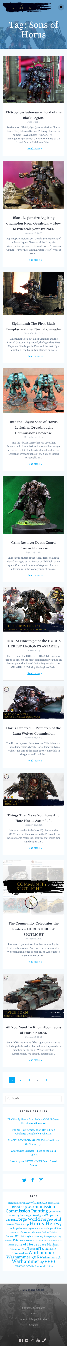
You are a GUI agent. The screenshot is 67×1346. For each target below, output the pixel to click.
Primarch (19, 1240)
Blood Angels (21, 1207)
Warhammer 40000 (33, 1261)
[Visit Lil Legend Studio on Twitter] (24, 1181)
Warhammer (41, 1253)
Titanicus (15, 1249)
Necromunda (27, 1232)
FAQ (33, 1313)
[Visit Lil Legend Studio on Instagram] (41, 1181)
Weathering (21, 1266)
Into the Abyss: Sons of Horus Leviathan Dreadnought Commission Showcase (34, 427)
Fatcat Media (53, 1293)
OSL (17, 1236)
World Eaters (46, 1266)
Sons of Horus (25, 1244)
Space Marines (48, 1244)
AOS (45, 1203)
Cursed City (14, 1215)
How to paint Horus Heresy (35, 1228)
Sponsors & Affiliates (33, 1308)
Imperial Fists (54, 1228)
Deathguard (39, 1215)
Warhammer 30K (22, 1257)
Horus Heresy (45, 1223)
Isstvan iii (14, 1232)
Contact (33, 1325)
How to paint (14, 1228)
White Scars (34, 1266)
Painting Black (28, 1236)
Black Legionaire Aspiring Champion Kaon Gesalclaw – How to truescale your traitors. (33, 223)
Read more (34, 148)
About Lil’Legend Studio (33, 1319)
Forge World (28, 1219)
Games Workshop (17, 1224)
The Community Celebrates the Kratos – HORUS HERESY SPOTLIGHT (34, 929)
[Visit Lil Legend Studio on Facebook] (32, 1181)
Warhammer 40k (50, 1257)
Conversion (55, 1211)
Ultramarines (20, 1253)
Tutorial (33, 1249)
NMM (38, 1232)
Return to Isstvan (34, 1240)
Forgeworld (50, 1219)
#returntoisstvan (17, 1202)
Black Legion (53, 1203)
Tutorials (47, 1248)
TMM (23, 1249)
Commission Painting (27, 1211)
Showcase (48, 1240)
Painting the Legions (44, 1236)
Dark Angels (26, 1215)
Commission (42, 1207)
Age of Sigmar (34, 1202)
